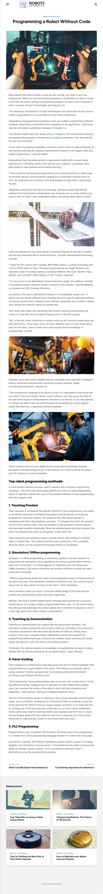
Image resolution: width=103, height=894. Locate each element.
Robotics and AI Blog (51, 16)
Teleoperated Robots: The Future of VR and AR (73, 818)
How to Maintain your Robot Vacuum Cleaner (71, 857)
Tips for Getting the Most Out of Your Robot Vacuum (27, 857)
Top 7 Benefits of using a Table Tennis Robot (26, 818)
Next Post (74, 766)
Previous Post (28, 766)
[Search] (96, 4)
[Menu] (7, 4)
